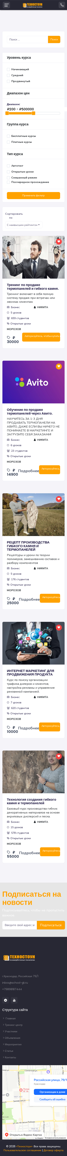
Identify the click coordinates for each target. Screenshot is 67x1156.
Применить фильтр (33, 195)
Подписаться (51, 925)
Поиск (54, 39)
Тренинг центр (14, 1025)
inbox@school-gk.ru (15, 983)
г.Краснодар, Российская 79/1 (20, 976)
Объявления (12, 1038)
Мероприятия (13, 1044)
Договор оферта (53, 1150)
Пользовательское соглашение (22, 1150)
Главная (10, 1018)
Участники (11, 1031)
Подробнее (28, 470)
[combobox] (23, 224)
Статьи (9, 1051)
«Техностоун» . (25, 1146)
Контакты (10, 1057)
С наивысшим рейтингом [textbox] (22, 225)
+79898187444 (12, 989)
